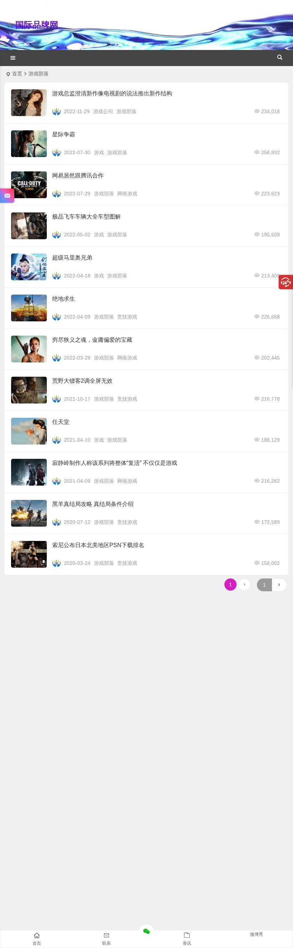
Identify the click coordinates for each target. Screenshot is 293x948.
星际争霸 (63, 134)
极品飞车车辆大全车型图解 (86, 217)
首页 (17, 73)
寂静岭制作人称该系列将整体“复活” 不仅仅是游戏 (114, 463)
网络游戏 (127, 193)
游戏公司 (103, 111)
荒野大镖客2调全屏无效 (82, 381)
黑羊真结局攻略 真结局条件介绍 (93, 504)
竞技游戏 (127, 317)
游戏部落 (126, 111)
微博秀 (256, 934)
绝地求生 (63, 299)
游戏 (99, 152)
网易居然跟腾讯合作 (78, 175)
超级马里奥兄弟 (72, 258)
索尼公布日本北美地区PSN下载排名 (98, 545)
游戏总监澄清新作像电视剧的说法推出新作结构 (112, 93)
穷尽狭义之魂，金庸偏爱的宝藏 (92, 340)
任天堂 (60, 422)
